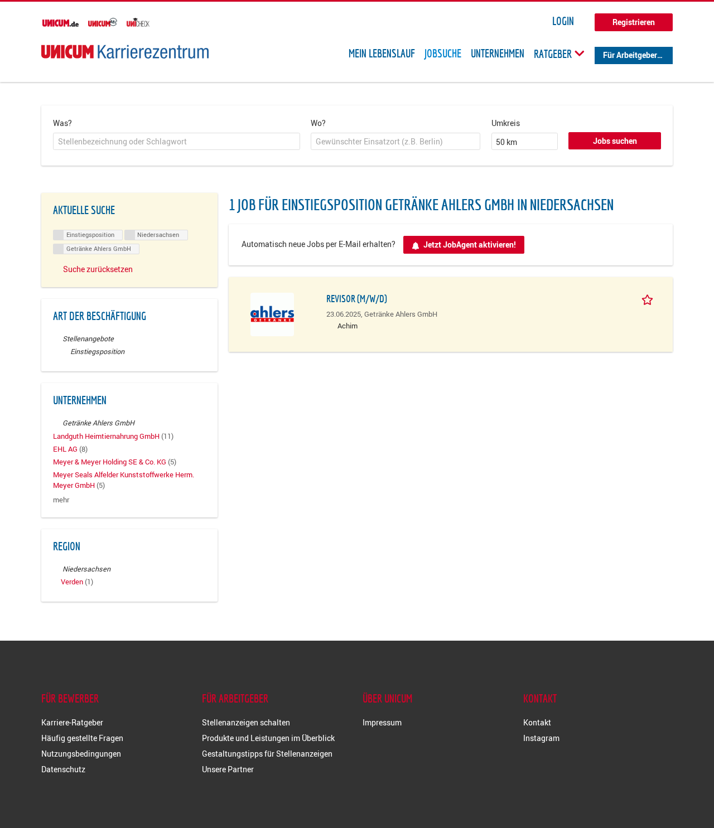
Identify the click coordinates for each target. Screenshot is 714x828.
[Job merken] (649, 298)
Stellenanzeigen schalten (246, 722)
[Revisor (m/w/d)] (272, 313)
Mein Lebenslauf (382, 53)
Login (563, 21)
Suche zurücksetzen (98, 269)
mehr (61, 500)
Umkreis (505, 123)
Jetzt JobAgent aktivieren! (469, 244)
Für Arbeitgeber (630, 55)
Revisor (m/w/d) (356, 298)
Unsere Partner (228, 769)
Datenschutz (63, 769)
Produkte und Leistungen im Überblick (268, 738)
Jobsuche (442, 53)
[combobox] (176, 142)
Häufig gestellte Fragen (82, 738)
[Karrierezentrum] (125, 52)
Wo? (318, 123)
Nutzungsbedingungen (81, 753)
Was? (62, 123)
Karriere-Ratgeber (72, 722)
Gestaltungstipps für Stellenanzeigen (267, 753)
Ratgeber (554, 53)
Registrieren (633, 22)
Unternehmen (497, 53)
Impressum (382, 722)
